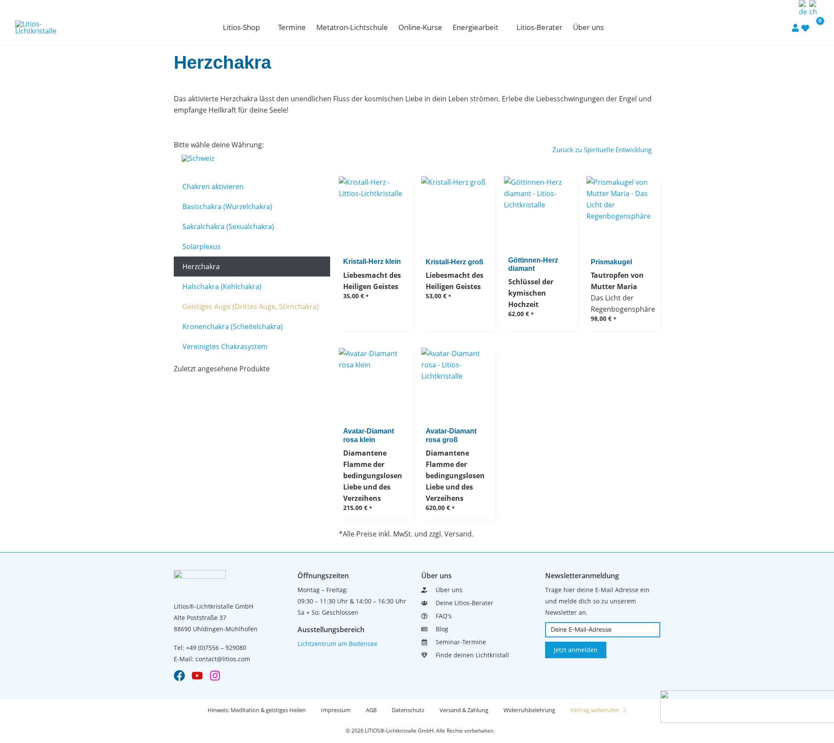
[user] (795, 27)
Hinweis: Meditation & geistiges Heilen (257, 710)
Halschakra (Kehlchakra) (221, 286)
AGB (371, 710)
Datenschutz (408, 710)
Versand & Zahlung (464, 710)
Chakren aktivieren (213, 186)
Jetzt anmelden (576, 650)
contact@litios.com (222, 659)
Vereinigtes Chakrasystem (225, 346)
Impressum (336, 710)
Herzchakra (201, 266)
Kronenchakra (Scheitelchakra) (232, 326)
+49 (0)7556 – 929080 (216, 647)
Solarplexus (201, 246)
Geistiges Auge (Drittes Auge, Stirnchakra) (250, 306)
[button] (264, 27)
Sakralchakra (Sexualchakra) (228, 226)
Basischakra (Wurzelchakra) (227, 206)
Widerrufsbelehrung (529, 710)
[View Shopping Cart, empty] (814, 27)
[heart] (805, 28)
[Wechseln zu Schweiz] (197, 158)
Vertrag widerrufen (594, 710)
